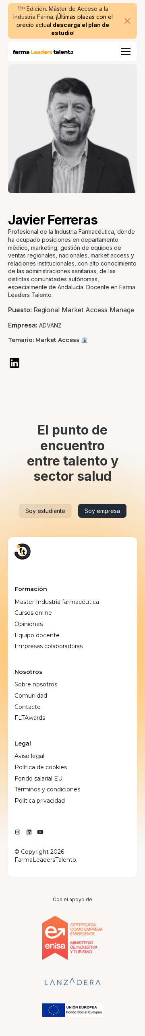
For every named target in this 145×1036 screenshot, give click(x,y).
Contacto (27, 707)
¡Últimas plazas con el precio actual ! (65, 24)
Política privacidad (39, 800)
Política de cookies (40, 767)
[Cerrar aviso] (127, 20)
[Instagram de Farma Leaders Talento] (17, 832)
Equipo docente (37, 635)
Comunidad (30, 695)
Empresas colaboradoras (48, 646)
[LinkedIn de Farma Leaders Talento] (29, 832)
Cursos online (33, 612)
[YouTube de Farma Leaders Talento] (40, 832)
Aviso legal (29, 756)
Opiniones (28, 624)
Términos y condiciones (47, 789)
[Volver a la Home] (22, 552)
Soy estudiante (45, 510)
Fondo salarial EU (38, 778)
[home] (43, 51)
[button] (124, 51)
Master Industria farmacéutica (56, 602)
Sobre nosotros (35, 684)
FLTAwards (29, 717)
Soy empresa (102, 510)
